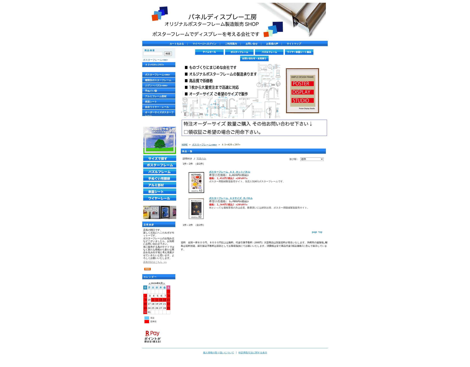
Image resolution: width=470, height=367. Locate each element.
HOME (185, 144)
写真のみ (201, 158)
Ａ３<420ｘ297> (154, 64)
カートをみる (177, 43)
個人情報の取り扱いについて (218, 352)
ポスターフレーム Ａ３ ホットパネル (229, 171)
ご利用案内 (231, 43)
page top (317, 232)
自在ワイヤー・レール (157, 107)
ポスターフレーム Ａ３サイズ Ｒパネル (231, 198)
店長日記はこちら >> (155, 262)
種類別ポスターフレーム (158, 80)
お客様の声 (272, 43)
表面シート (151, 101)
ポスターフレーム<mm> (155, 59)
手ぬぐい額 (151, 90)
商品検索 (149, 50)
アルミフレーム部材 (156, 96)
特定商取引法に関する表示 (252, 352)
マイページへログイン (204, 43)
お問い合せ (252, 43)
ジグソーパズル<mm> (156, 85)
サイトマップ (294, 43)
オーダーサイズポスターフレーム (159, 114)
